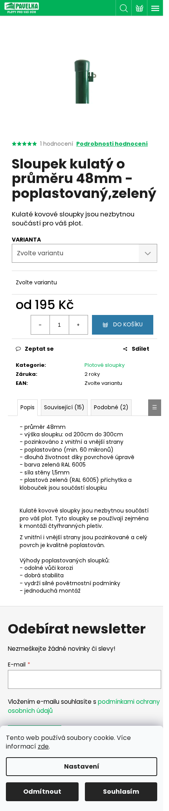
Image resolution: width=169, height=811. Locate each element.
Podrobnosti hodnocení (112, 144)
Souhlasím (121, 791)
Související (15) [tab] (64, 407)
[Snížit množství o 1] (40, 324)
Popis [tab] (27, 407)
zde (43, 746)
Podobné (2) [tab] (111, 407)
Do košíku (128, 324)
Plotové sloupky (104, 365)
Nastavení (81, 766)
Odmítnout (42, 791)
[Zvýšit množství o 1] (78, 324)
